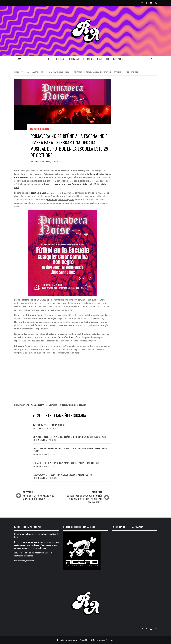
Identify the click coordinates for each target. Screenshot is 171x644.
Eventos (35, 129)
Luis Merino (40, 428)
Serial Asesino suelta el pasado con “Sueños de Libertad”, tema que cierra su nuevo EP (69, 436)
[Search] (152, 59)
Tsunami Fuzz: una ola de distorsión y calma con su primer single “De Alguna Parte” (84, 497)
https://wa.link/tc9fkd (69, 337)
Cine (108, 58)
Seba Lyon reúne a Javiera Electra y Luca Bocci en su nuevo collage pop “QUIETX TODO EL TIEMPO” (70, 450)
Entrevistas (74, 58)
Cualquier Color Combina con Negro (50, 404)
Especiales (87, 58)
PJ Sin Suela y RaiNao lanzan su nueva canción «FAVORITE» (38, 496)
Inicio (50, 58)
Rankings (117, 58)
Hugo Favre (39, 454)
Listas (99, 58)
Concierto (28, 404)
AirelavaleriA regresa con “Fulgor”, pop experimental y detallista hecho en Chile (67, 462)
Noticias (60, 58)
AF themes (109, 640)
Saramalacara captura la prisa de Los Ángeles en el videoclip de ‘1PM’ (62, 474)
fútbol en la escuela (77, 404)
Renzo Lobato (40, 440)
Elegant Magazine (93, 640)
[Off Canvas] (19, 59)
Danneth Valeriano (42, 161)
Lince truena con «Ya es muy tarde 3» (49, 425)
